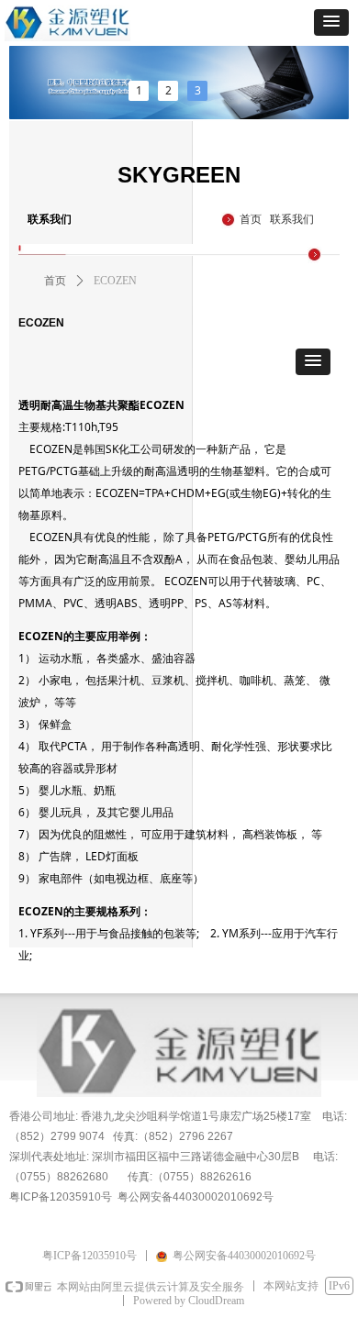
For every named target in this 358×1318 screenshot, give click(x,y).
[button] (331, 22)
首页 (55, 280)
